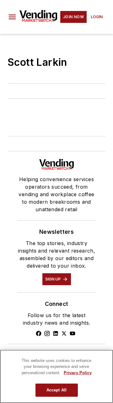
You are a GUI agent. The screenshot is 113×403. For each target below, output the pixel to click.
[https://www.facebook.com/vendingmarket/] (38, 333)
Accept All (56, 390)
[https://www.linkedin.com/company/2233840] (55, 333)
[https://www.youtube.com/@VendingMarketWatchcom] (72, 333)
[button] (12, 17)
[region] (56, 376)
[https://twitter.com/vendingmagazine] (64, 333)
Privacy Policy (78, 372)
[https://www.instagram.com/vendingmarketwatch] (47, 333)
